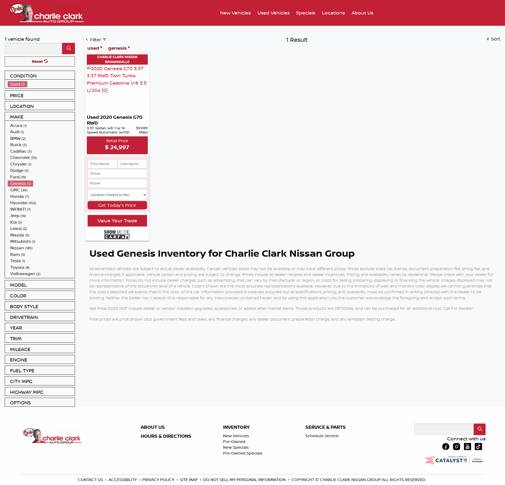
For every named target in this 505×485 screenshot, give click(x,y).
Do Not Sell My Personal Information (245, 479)
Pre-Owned (234, 441)
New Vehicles (236, 435)
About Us (153, 427)
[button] (235, 13)
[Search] (68, 48)
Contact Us (91, 479)
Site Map (189, 479)
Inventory (236, 427)
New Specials (236, 447)
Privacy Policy (158, 479)
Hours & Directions (166, 436)
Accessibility (123, 479)
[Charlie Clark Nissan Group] (47, 12)
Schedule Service (322, 435)
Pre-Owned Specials (242, 453)
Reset (38, 61)
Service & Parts (325, 427)
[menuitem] (41, 84)
